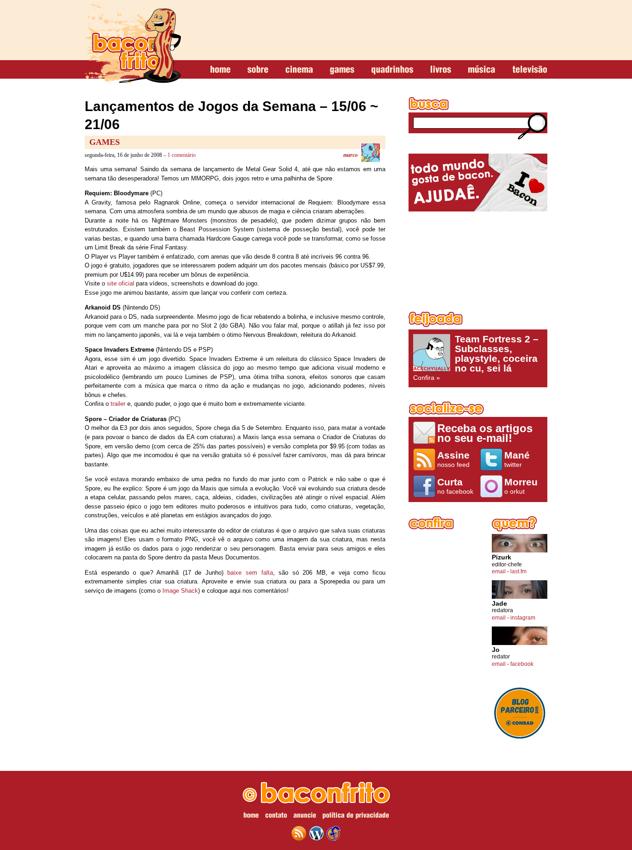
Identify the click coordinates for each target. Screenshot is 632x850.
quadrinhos (392, 69)
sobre (258, 69)
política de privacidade (355, 816)
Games (104, 142)
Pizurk (501, 557)
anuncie (304, 816)
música (481, 69)
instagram (522, 617)
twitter (517, 459)
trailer (118, 403)
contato (276, 816)
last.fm (518, 571)
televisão (529, 69)
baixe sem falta (250, 572)
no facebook (455, 486)
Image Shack (180, 590)
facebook (521, 664)
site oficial (120, 283)
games (342, 69)
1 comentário (181, 155)
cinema (299, 69)
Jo (496, 649)
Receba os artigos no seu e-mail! (485, 433)
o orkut (521, 486)
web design (334, 833)
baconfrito (133, 43)
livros (440, 69)
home (220, 69)
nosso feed (453, 459)
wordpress (316, 833)
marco (350, 155)
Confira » (476, 357)
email (499, 571)
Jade (499, 603)
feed (298, 833)
